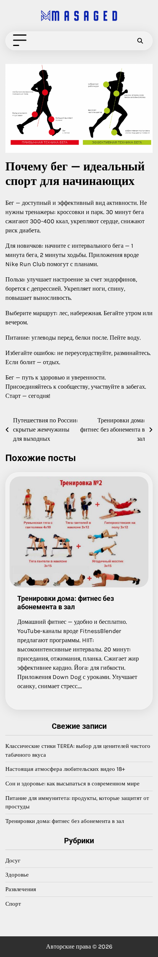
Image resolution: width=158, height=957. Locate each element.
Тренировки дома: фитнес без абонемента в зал (65, 602)
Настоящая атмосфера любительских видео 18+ (65, 769)
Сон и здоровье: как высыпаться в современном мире (72, 783)
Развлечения (20, 889)
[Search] (140, 40)
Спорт (13, 903)
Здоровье (17, 874)
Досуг (12, 860)
